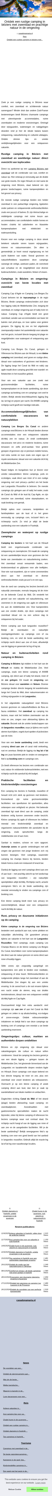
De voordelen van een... (12, 1368)
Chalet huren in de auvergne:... (15, 1420)
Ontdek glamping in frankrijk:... (15, 1431)
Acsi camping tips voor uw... (14, 1414)
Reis (25, 37)
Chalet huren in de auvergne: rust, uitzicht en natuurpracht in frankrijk (39, 1216)
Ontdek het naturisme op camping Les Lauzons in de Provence (25, 1284)
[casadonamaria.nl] (26, 9)
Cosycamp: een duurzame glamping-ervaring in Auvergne (25, 1278)
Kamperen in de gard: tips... (14, 1460)
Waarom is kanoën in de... (13, 1391)
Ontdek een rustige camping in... (16, 1425)
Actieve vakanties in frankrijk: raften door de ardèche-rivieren (25, 1234)
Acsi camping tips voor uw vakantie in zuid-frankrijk (24, 1240)
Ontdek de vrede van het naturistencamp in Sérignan (20, 1265)
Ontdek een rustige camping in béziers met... (25, 40)
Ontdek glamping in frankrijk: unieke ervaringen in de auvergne (10, 1214)
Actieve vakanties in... (11, 1408)
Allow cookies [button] (37, 1489)
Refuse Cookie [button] (14, 1489)
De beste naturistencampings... (15, 1454)
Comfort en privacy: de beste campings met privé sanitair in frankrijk (25, 1272)
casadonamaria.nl (25, 33)
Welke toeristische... (11, 1385)
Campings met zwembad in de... (16, 1448)
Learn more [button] (40, 1483)
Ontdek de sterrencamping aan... (16, 1374)
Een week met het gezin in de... (15, 1471)
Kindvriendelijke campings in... (15, 1465)
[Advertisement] (26, 69)
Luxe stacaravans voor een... (14, 1397)
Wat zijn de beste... (10, 1380)
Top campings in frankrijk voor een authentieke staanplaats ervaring (23, 1259)
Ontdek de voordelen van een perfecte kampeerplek (25, 1290)
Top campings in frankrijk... (13, 1437)
